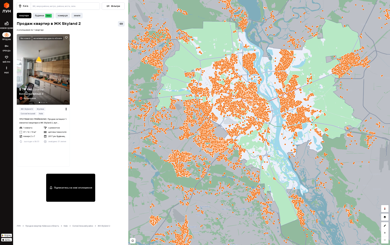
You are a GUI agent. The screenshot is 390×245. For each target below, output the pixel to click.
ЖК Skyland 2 (27, 109)
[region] (259, 122)
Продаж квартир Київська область (42, 226)
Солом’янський (28, 113)
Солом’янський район (82, 226)
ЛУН (19, 226)
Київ (41, 113)
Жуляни (40, 109)
